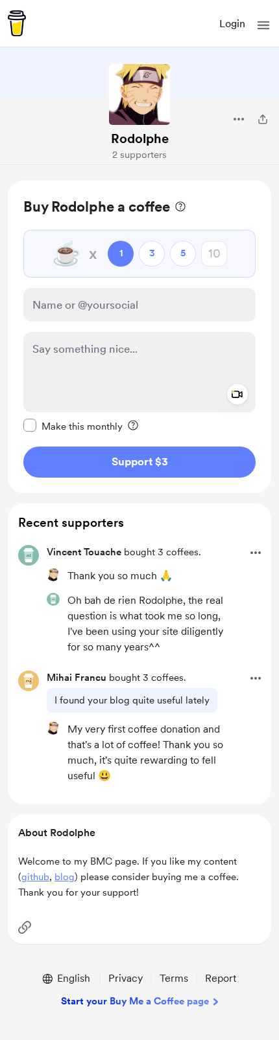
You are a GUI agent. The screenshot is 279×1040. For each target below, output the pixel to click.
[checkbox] (73, 425)
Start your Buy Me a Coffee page (135, 1001)
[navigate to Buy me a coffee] (17, 23)
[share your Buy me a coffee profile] (263, 119)
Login (232, 23)
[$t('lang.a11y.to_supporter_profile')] (53, 574)
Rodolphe (140, 138)
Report (220, 978)
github (35, 877)
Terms (174, 978)
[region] (139, 337)
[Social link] (24, 927)
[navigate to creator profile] (139, 94)
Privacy (125, 978)
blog (65, 877)
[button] (263, 25)
